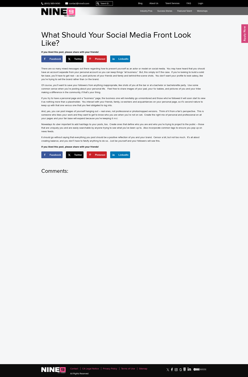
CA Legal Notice (90, 368)
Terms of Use (128, 368)
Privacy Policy (110, 368)
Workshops (202, 11)
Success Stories (164, 11)
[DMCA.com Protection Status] (200, 370)
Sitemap (143, 368)
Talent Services (172, 3)
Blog (140, 3)
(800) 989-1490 (52, 3)
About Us (153, 3)
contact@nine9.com (79, 3)
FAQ (189, 3)
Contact (74, 368)
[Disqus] (124, 223)
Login (200, 3)
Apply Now (244, 33)
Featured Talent (184, 11)
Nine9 (58, 12)
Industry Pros (146, 11)
